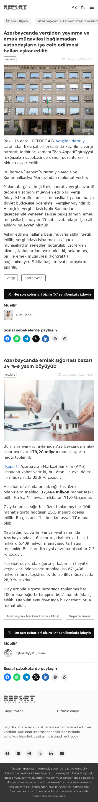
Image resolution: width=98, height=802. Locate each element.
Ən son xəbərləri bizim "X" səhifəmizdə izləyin (52, 294)
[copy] (64, 338)
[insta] (18, 753)
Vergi (11, 278)
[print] (55, 338)
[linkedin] (45, 338)
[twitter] (36, 338)
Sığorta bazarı (80, 616)
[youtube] (62, 753)
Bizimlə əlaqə (68, 711)
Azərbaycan (33, 278)
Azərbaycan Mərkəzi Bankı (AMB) (33, 616)
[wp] (17, 338)
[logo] (15, 7)
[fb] (7, 338)
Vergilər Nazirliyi (70, 141)
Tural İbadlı (25, 315)
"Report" (11, 466)
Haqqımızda (13, 711)
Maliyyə (10, 59)
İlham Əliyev (17, 21)
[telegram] (26, 338)
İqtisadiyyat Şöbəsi (31, 653)
